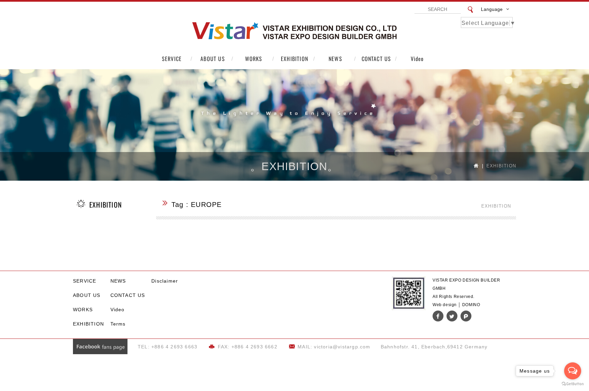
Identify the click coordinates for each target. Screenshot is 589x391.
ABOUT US (212, 59)
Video (417, 59)
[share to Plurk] (465, 316)
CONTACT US (376, 59)
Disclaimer (164, 281)
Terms (118, 324)
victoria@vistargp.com (342, 346)
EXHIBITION (294, 59)
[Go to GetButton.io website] (573, 384)
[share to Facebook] (438, 316)
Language (492, 9)
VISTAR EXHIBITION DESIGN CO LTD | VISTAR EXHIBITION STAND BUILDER (294, 31)
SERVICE (172, 59)
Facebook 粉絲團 (100, 346)
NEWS (335, 59)
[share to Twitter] (452, 316)
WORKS (253, 59)
